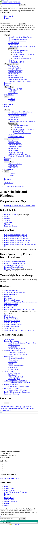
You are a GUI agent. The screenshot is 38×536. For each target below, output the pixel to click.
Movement (7, 315)
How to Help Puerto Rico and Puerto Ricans (19, 309)
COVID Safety (13, 369)
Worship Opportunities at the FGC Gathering (19, 330)
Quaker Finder (9, 488)
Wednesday (8, 222)
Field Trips (7, 296)
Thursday (7, 224)
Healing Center (9, 307)
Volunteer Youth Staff (15, 377)
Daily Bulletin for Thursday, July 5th (16, 242)
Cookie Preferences (10, 501)
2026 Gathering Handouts (17, 348)
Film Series (8, 298)
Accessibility (12, 347)
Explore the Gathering (11, 341)
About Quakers (9, 490)
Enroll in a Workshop (11, 388)
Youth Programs (9, 371)
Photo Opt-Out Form (7, 406)
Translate (16, 524)
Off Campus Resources (12, 321)
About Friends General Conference (16, 492)
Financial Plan (9, 269)
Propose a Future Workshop (17, 390)
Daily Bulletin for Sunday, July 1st (15, 235)
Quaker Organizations (11, 326)
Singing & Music (10, 328)
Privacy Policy (9, 498)
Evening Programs (10, 294)
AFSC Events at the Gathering (14, 292)
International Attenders (16, 365)
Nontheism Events (10, 317)
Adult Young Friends (11, 290)
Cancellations (12, 367)
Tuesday (7, 220)
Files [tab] (6, 403)
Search (23, 5)
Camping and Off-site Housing (18, 386)
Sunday (6, 216)
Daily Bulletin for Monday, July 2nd (16, 237)
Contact (6, 505)
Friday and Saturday (11, 214)
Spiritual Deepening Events (13, 265)
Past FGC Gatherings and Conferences (17, 392)
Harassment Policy (10, 306)
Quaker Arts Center (10, 323)
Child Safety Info (14, 379)
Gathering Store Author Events (14, 261)
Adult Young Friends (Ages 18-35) (15, 381)
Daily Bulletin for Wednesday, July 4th (17, 240)
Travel (10, 364)
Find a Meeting (9, 16)
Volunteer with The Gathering (18, 354)
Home (6, 486)
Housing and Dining (11, 384)
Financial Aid (12, 362)
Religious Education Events (13, 267)
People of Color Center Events (14, 263)
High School (12, 375)
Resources (7, 496)
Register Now (9, 356)
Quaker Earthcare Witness (13, 324)
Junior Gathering (14, 373)
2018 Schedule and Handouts (14, 186)
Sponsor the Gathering (11, 394)
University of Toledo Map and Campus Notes (19, 206)
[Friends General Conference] (10, 3)
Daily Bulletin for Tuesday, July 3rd (16, 238)
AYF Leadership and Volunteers (19, 382)
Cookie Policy (9, 500)
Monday (7, 218)
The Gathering (9, 183)
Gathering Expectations (16, 358)
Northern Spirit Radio (11, 319)
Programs (7, 179)
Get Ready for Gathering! (12, 350)
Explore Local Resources (16, 352)
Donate (6, 18)
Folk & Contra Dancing (12, 300)
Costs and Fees (13, 360)
